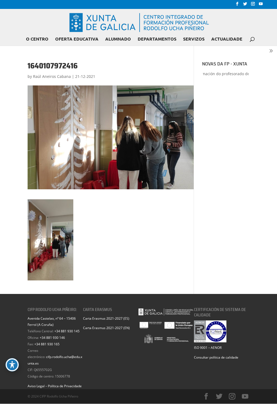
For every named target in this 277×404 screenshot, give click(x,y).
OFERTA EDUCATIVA (76, 39)
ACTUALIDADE (226, 39)
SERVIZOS (194, 39)
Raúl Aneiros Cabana (52, 76)
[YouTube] (261, 5)
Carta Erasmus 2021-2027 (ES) (106, 318)
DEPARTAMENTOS (157, 39)
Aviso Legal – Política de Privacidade (55, 386)
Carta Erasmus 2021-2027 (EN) (106, 328)
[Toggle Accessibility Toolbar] (12, 364)
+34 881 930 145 (67, 331)
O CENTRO (37, 39)
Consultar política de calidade (216, 357)
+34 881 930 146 (52, 337)
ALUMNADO (118, 39)
